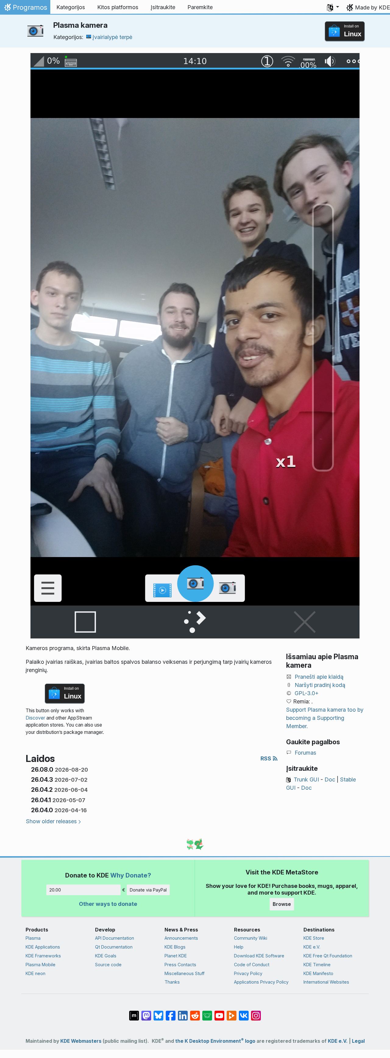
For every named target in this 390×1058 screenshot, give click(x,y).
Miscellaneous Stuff (184, 973)
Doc (329, 779)
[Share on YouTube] (219, 1012)
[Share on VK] (244, 1012)
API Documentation (114, 938)
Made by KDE (372, 7)
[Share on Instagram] (256, 1012)
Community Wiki (250, 938)
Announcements (181, 938)
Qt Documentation (114, 946)
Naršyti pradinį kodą (320, 685)
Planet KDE (176, 955)
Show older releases (51, 821)
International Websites (326, 982)
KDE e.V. (311, 946)
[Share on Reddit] (195, 1012)
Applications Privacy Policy (261, 982)
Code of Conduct (251, 964)
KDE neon (35, 973)
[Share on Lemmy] (207, 1012)
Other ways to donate (108, 904)
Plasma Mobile (40, 964)
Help (238, 946)
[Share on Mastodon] (146, 1012)
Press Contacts (180, 964)
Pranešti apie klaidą (319, 677)
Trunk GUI (306, 779)
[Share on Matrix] (134, 1012)
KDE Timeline (317, 964)
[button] (333, 7)
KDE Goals (105, 955)
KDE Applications (43, 946)
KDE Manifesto (318, 973)
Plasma (33, 938)
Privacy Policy (248, 973)
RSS (266, 758)
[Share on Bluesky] (158, 1012)
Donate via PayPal (148, 889)
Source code (108, 964)
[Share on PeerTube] (231, 1012)
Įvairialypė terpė (112, 37)
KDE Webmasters (80, 1041)
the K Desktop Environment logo (215, 1041)
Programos (25, 9)
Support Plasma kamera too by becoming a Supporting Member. (324, 717)
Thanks (172, 982)
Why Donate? (130, 875)
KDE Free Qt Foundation (327, 955)
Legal (358, 1041)
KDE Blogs (175, 946)
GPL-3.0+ (307, 693)
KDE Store (313, 938)
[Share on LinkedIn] (183, 1012)
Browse (282, 904)
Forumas (305, 752)
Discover (35, 718)
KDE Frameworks (43, 955)
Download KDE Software (259, 955)
